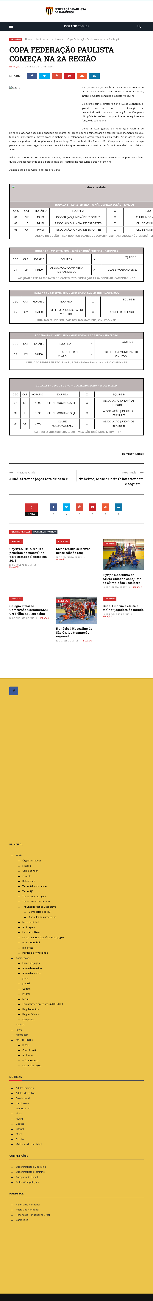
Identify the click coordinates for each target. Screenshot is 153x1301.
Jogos (25, 1045)
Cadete (26, 988)
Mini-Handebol (30, 922)
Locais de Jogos (31, 963)
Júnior (25, 978)
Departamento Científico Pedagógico (43, 937)
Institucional (22, 1108)
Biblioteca (28, 947)
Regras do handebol (27, 1209)
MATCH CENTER (24, 1040)
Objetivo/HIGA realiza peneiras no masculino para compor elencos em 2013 (28, 554)
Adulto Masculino (32, 968)
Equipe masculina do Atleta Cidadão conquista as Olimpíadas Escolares (122, 579)
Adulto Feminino (31, 973)
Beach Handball (31, 942)
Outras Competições (27, 1182)
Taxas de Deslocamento (36, 901)
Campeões (28, 1019)
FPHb (19, 855)
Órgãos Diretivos (31, 860)
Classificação (29, 1050)
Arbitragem (28, 927)
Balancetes (28, 881)
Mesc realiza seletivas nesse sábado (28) (73, 551)
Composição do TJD (40, 911)
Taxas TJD (27, 891)
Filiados (26, 865)
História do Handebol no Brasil (33, 1214)
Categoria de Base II (27, 1177)
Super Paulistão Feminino (30, 1171)
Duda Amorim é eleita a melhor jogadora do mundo (123, 608)
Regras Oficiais (30, 1014)
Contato (26, 876)
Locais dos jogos (31, 1065)
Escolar (20, 1139)
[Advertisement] (37, 768)
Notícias (20, 1024)
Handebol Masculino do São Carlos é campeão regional (74, 632)
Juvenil (26, 983)
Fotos (19, 1029)
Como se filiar (30, 870)
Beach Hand (23, 1098)
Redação (15, 66)
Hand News (16, 39)
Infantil (26, 993)
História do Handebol (28, 1204)
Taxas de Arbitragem (34, 896)
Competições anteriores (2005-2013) (42, 1004)
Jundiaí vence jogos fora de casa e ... (40, 479)
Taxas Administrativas (34, 886)
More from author (44, 531)
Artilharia (27, 1055)
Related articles (20, 531)
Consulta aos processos (42, 917)
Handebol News (31, 932)
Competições (23, 958)
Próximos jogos (31, 1060)
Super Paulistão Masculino (31, 1166)
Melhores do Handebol (29, 1144)
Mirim (25, 999)
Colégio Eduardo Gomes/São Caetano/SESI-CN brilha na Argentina (29, 610)
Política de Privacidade (35, 952)
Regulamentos (30, 1009)
